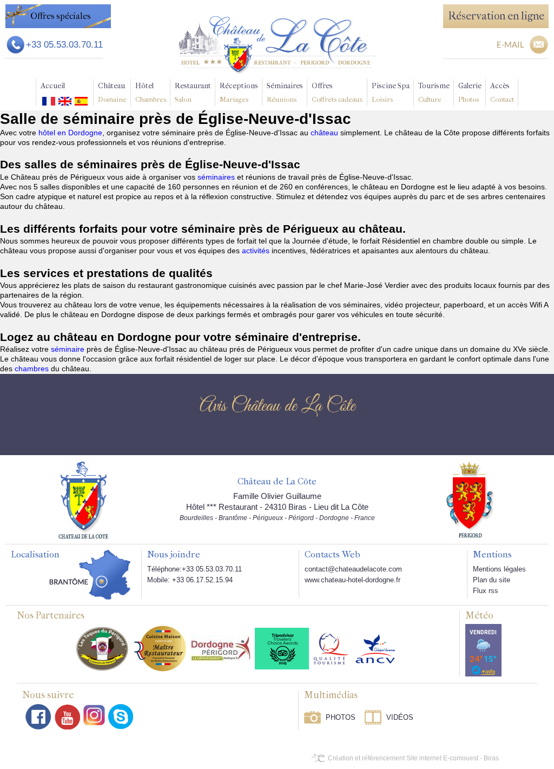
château (325, 132)
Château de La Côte (277, 482)
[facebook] (38, 716)
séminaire (69, 349)
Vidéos (399, 717)
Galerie (470, 92)
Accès (502, 92)
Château (112, 92)
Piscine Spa (391, 92)
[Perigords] (471, 499)
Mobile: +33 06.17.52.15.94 (190, 580)
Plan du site (491, 580)
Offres (337, 92)
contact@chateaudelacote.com (353, 569)
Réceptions (239, 92)
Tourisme (434, 92)
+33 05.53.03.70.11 (64, 45)
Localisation (35, 555)
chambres (33, 368)
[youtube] (67, 716)
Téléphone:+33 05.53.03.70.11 (194, 569)
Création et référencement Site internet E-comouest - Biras (413, 758)
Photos (340, 717)
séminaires (217, 177)
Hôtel (150, 92)
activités (257, 250)
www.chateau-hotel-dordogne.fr (352, 580)
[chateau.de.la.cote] (120, 716)
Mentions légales (499, 569)
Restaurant (193, 92)
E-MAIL (510, 44)
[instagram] (94, 715)
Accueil (53, 85)
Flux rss (485, 591)
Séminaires (285, 92)
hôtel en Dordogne (70, 132)
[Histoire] (83, 499)
